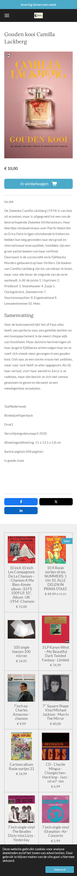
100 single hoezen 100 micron (21, 651)
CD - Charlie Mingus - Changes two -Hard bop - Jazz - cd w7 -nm (55, 772)
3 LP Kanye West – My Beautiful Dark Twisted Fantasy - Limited (55, 653)
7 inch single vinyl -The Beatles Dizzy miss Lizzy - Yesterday (21, 833)
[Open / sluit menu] (7, 15)
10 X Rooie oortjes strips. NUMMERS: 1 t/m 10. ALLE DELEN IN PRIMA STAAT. (55, 578)
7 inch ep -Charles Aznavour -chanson (21, 712)
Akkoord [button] (59, 869)
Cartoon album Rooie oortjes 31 (21, 766)
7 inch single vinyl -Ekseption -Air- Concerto (55, 831)
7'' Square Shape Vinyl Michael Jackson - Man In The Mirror (56, 712)
